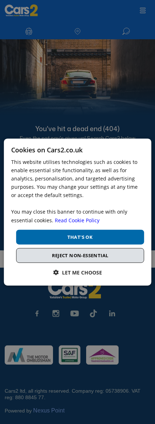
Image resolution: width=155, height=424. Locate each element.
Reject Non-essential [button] (80, 255)
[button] (77, 272)
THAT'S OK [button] (80, 236)
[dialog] (77, 212)
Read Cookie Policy (77, 220)
